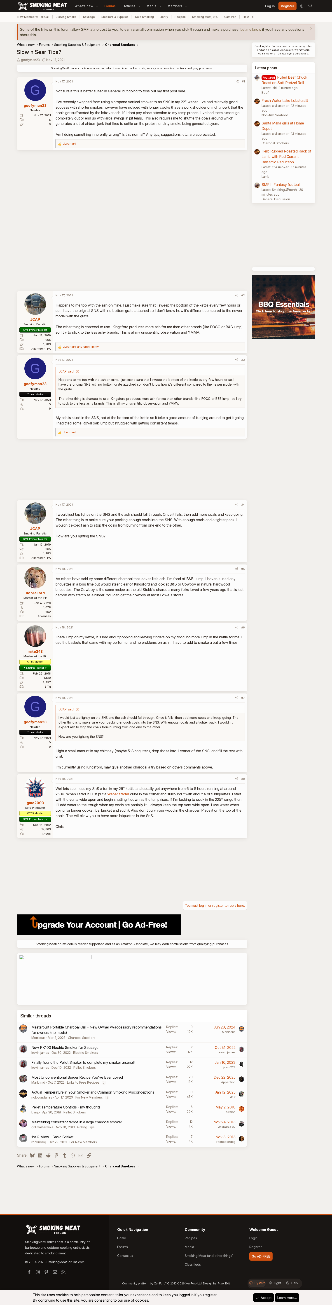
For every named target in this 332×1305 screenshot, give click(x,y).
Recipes (180, 17)
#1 (243, 81)
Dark (294, 1283)
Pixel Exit (224, 1283)
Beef (265, 92)
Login (253, 1238)
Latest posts (266, 68)
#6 (243, 627)
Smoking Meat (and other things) (209, 1256)
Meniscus (38, 1038)
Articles (130, 6)
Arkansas (44, 616)
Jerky (164, 17)
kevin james (40, 1052)
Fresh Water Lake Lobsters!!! (285, 100)
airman (231, 1112)
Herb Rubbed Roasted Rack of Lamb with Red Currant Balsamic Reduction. (286, 156)
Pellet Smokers (84, 1067)
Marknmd (38, 1082)
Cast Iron (230, 17)
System (260, 1283)
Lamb (265, 176)
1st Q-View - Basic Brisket (52, 1137)
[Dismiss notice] (311, 29)
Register (255, 1247)
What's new (84, 6)
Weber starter (118, 794)
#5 (243, 569)
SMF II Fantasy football (281, 184)
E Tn (48, 686)
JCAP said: (66, 371)
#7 (243, 698)
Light (277, 1283)
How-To (248, 17)
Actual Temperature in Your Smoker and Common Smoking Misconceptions (92, 1092)
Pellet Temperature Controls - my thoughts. (66, 1107)
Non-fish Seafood (275, 115)
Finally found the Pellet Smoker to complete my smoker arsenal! (83, 1062)
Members (175, 6)
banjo (35, 1112)
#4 (243, 504)
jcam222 (229, 1067)
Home (121, 1238)
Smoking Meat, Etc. (205, 17)
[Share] (237, 81)
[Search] (310, 6)
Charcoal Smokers (81, 1038)
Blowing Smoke (66, 17)
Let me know (250, 29)
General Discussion (276, 199)
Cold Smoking (144, 17)
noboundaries (41, 1097)
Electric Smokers (85, 1052)
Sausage (89, 17)
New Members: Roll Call (33, 17)
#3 (243, 359)
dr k (233, 1097)
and (81, 346)
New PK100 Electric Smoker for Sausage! (65, 1047)
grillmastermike (42, 1127)
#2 (243, 295)
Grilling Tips (86, 1127)
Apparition (228, 1082)
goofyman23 (30, 60)
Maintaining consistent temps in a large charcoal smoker (76, 1122)
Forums (110, 6)
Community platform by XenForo (162, 1283)
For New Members (89, 1097)
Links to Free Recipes (83, 1082)
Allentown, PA (41, 348)
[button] (97, 6)
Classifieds (193, 1264)
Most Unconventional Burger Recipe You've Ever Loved (77, 1077)
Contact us (125, 1256)
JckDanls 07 (227, 1127)
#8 (243, 778)
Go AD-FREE (261, 1256)
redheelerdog (226, 1141)
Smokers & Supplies (115, 17)
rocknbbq (38, 1142)
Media (152, 6)
